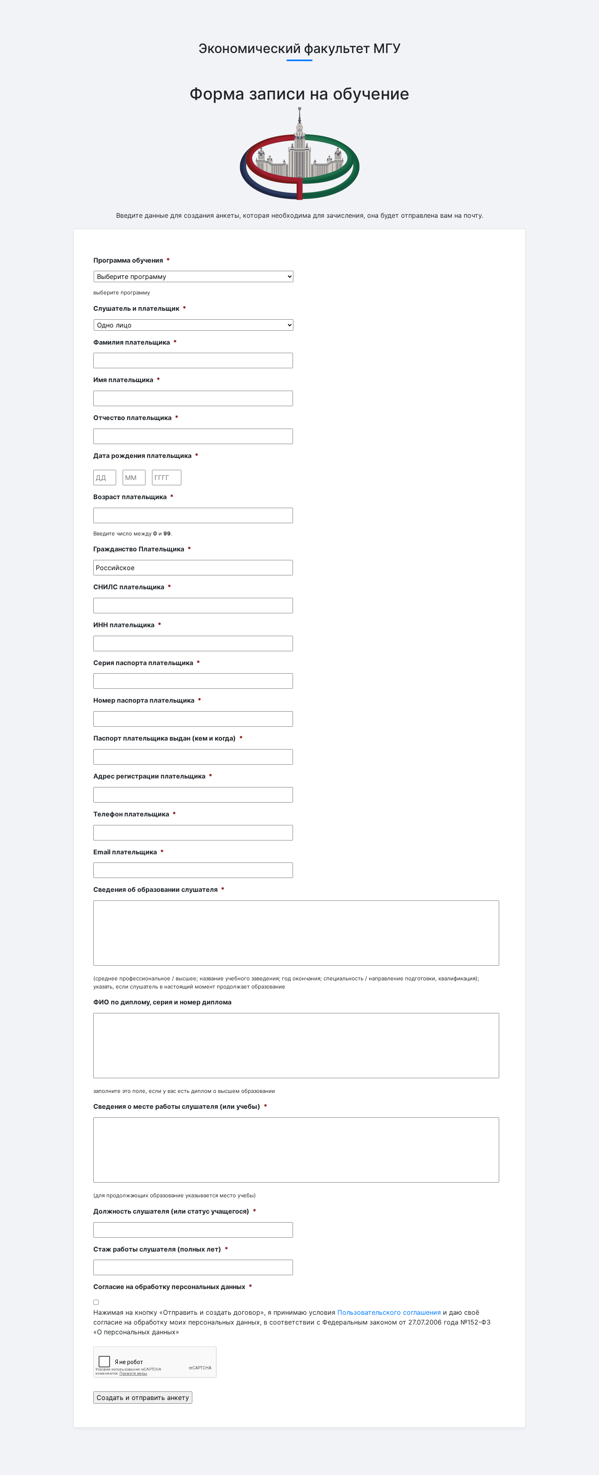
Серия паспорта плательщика (146, 663)
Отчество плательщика (135, 418)
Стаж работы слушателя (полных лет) (160, 1249)
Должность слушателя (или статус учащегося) (174, 1211)
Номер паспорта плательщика (147, 700)
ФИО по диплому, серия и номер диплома (162, 1002)
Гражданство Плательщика (142, 549)
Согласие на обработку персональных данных (172, 1287)
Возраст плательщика (133, 497)
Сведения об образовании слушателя (159, 889)
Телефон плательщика (134, 814)
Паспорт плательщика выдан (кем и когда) (168, 738)
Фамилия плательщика (135, 342)
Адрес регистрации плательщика (152, 776)
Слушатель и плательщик (139, 308)
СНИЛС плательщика (132, 587)
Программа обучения (131, 260)
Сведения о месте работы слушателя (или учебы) (180, 1106)
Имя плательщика (126, 380)
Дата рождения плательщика (145, 455)
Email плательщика (128, 852)
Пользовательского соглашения (389, 1312)
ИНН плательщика (127, 625)
